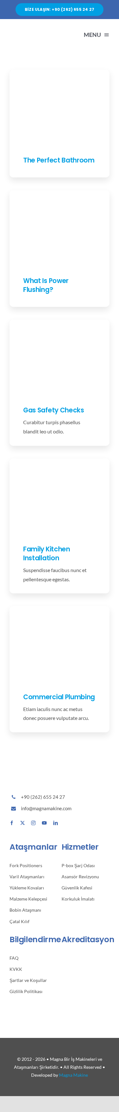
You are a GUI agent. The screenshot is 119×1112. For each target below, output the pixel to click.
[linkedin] (55, 823)
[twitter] (22, 823)
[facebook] (12, 823)
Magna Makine (73, 1075)
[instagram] (33, 823)
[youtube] (44, 823)
